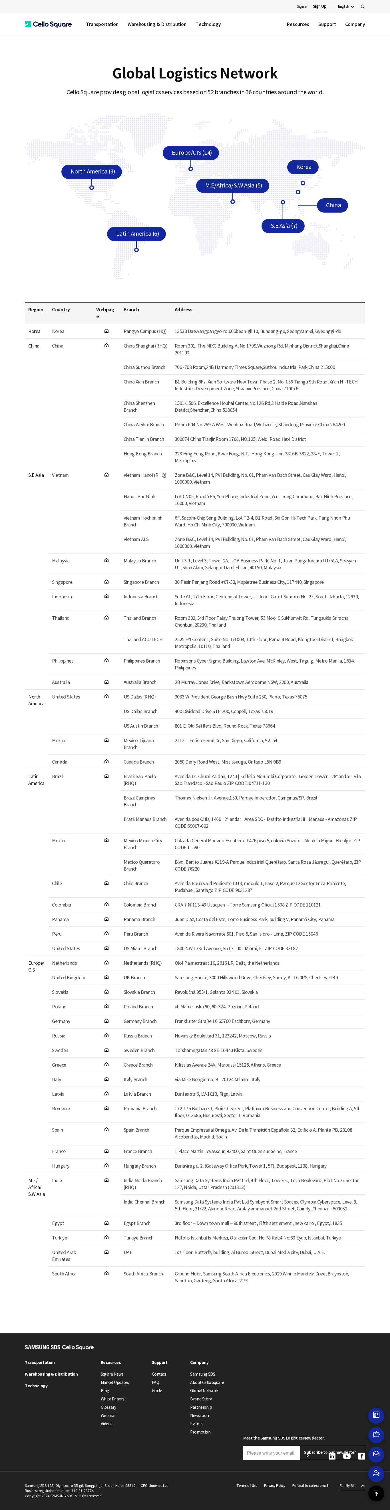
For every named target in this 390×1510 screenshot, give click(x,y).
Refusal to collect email (310, 1485)
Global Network (204, 1390)
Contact (159, 1374)
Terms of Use (246, 1485)
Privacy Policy (274, 1485)
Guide (157, 1390)
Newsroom (200, 1415)
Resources (298, 24)
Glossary (108, 1407)
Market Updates (115, 1382)
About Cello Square (207, 1382)
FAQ (155, 1382)
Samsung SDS (202, 1374)
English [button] (343, 6)
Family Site (348, 1486)
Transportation (102, 24)
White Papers (112, 1399)
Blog (105, 1390)
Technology (208, 24)
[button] (48, 24)
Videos (106, 1423)
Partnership (201, 1407)
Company (355, 24)
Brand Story (201, 1399)
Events (196, 1423)
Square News (112, 1374)
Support (327, 24)
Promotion (200, 1432)
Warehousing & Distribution (157, 24)
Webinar (108, 1415)
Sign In (302, 6)
